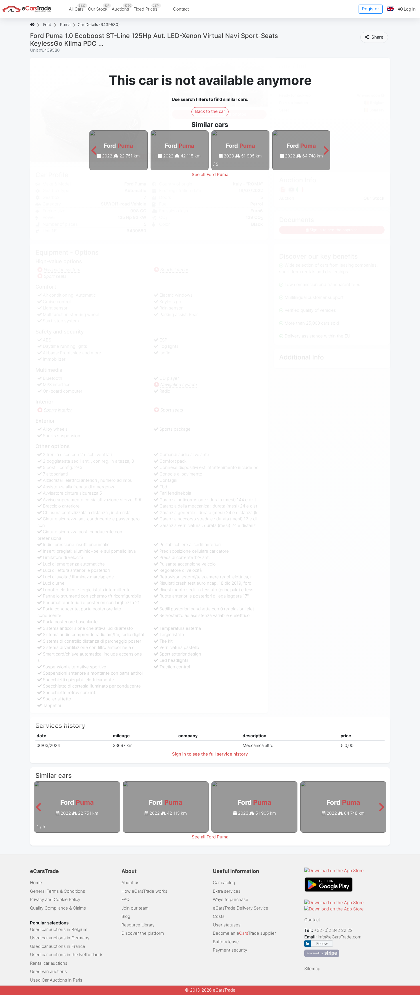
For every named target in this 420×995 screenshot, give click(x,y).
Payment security (230, 950)
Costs (219, 916)
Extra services (227, 891)
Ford (47, 24)
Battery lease (226, 941)
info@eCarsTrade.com (339, 937)
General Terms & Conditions (57, 891)
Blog (125, 916)
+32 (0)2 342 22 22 (334, 930)
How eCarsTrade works (144, 891)
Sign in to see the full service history (210, 754)
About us (130, 882)
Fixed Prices (146, 8)
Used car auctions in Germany (59, 937)
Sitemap (312, 968)
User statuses (227, 925)
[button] (390, 9)
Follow (322, 943)
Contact (181, 9)
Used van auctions (48, 971)
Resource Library (138, 925)
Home (36, 882)
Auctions (121, 8)
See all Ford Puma (210, 174)
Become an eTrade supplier (244, 933)
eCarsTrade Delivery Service (240, 908)
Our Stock (98, 8)
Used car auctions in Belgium (58, 929)
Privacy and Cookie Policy (55, 899)
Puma (65, 24)
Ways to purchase (230, 899)
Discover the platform (142, 933)
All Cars (77, 8)
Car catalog (224, 882)
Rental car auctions (48, 963)
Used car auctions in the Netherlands (66, 954)
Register (370, 8)
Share (376, 37)
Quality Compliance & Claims (58, 908)
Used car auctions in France (57, 946)
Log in (409, 9)
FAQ (125, 899)
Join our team (135, 908)
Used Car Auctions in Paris (56, 980)
